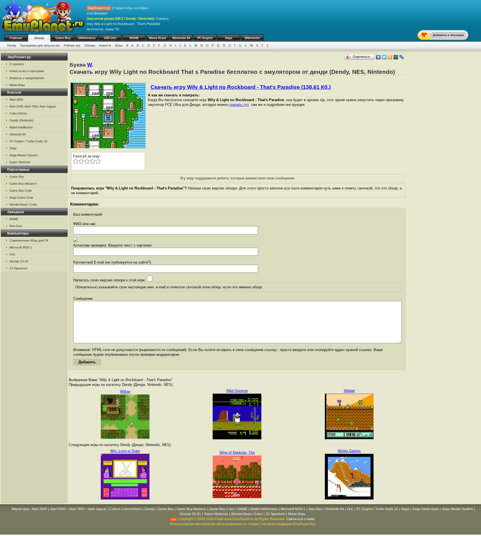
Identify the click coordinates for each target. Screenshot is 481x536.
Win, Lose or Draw (125, 451)
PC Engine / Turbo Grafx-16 (28, 141)
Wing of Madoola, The (237, 452)
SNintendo (252, 38)
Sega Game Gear (21, 197)
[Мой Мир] (396, 57)
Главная (15, 38)
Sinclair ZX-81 (18, 261)
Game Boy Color (20, 190)
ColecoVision (18, 113)
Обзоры (89, 45)
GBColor (110, 38)
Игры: (119, 45)
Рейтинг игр (72, 45)
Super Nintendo (19, 162)
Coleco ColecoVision (125, 509)
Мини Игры (157, 38)
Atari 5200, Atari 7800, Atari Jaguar (32, 106)
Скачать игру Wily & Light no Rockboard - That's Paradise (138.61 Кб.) (241, 87)
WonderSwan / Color (23, 204)
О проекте (16, 64)
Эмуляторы (20, 509)
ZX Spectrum (18, 268)
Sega (228, 38)
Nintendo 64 (181, 38)
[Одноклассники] (390, 57)
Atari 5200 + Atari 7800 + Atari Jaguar (78, 509)
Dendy (39, 38)
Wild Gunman (237, 391)
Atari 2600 (16, 99)
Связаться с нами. (300, 519)
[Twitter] (384, 57)
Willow (125, 391)
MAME (134, 38)
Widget (349, 391)
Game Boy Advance (22, 183)
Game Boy (63, 38)
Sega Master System (23, 155)
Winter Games (349, 451)
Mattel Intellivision (21, 127)
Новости (105, 45)
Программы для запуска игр (40, 45)
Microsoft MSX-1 (20, 247)
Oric (12, 254)
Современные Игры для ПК (28, 240)
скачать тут (239, 105)
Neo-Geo (15, 226)
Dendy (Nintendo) (21, 120)
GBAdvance (86, 38)
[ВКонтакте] (378, 57)
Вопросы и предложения (26, 78)
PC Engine (205, 38)
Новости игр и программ (26, 71)
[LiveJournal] (402, 57)
